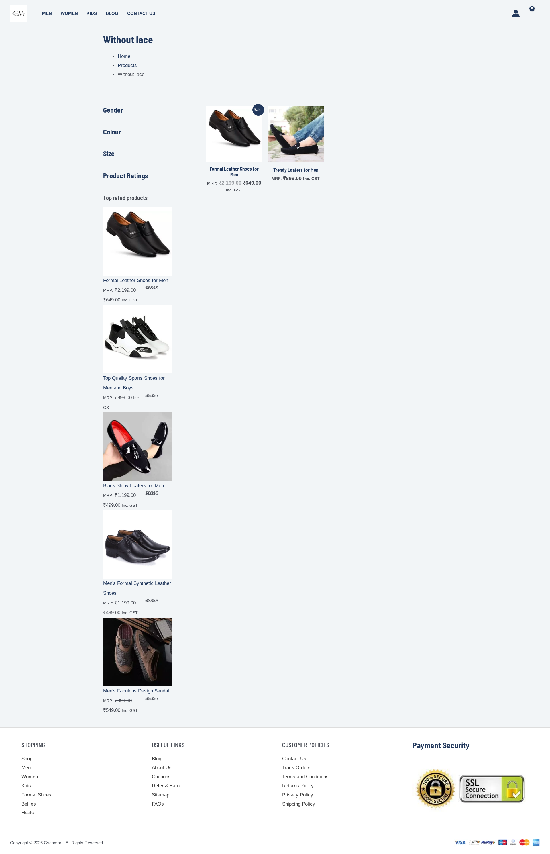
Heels (27, 813)
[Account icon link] (516, 13)
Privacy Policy (297, 795)
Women (69, 13)
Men (47, 13)
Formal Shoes (36, 795)
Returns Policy (298, 785)
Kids (92, 13)
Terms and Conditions (305, 776)
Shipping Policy (298, 804)
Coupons (161, 776)
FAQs (158, 804)
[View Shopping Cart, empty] (534, 13)
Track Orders (296, 767)
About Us (162, 767)
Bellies (28, 804)
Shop (26, 758)
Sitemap (160, 795)
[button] (503, 13)
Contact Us (141, 13)
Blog (112, 13)
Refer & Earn (166, 785)
